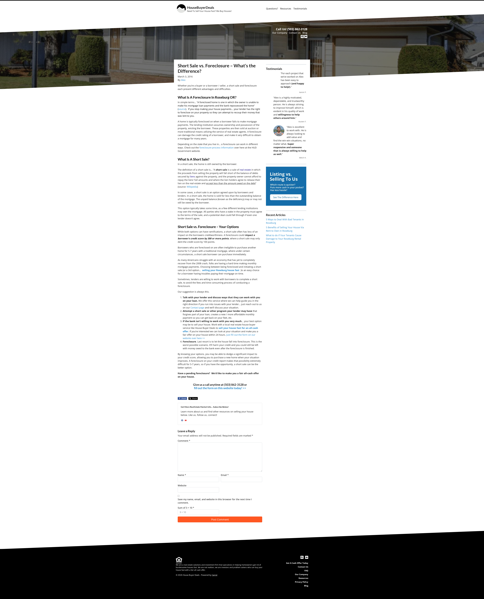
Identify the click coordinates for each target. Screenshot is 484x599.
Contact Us (295, 32)
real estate (245, 169)
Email (225, 475)
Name (182, 475)
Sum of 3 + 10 (186, 507)
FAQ (306, 570)
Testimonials (300, 8)
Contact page (197, 307)
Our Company (279, 32)
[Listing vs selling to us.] (286, 185)
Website (182, 485)
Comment (184, 440)
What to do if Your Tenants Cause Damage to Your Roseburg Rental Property (283, 239)
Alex (183, 79)
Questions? (272, 8)
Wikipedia (192, 186)
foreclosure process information (216, 147)
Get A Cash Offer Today (297, 563)
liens (192, 176)
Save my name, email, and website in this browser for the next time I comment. (215, 501)
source (182, 109)
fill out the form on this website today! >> (220, 388)
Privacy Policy (301, 582)
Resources (285, 8)
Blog (304, 32)
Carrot (214, 575)
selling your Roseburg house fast (220, 270)
